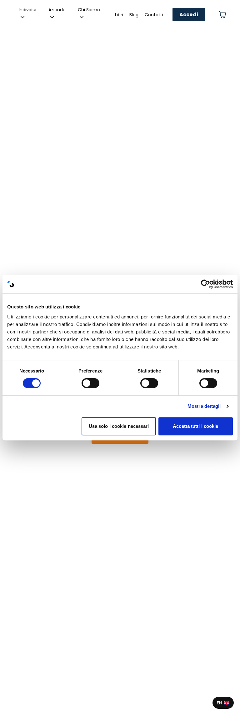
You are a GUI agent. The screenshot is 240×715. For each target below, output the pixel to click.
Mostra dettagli (204, 406)
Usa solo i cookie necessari (119, 426)
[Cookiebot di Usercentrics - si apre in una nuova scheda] (205, 284)
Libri (119, 15)
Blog (133, 15)
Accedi (188, 14)
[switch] (90, 383)
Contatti (154, 15)
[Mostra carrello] (223, 15)
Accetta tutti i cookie (195, 426)
